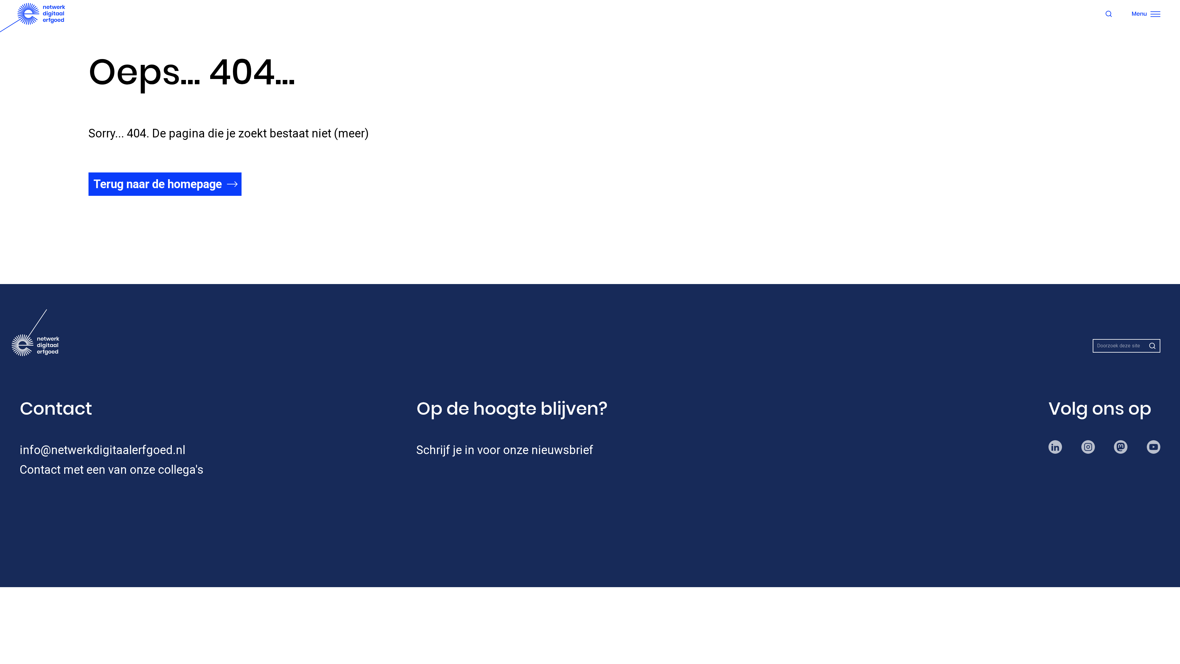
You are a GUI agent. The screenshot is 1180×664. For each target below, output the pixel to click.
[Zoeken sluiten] (1108, 14)
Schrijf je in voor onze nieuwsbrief (504, 450)
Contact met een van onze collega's (111, 469)
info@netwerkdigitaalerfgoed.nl (102, 450)
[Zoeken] (1152, 346)
